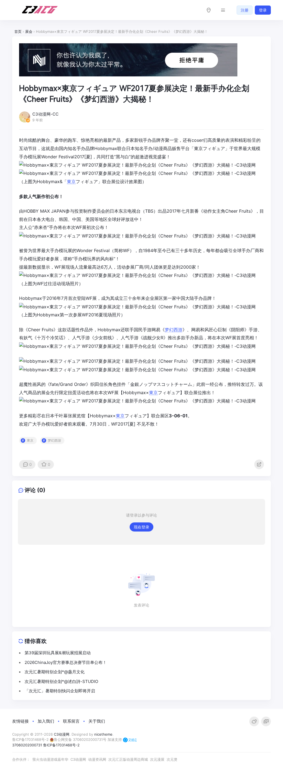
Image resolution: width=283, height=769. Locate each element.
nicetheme (103, 734)
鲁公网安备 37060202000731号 (80, 739)
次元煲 (172, 759)
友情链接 (20, 721)
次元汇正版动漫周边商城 (128, 759)
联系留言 (71, 721)
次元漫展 (157, 759)
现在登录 (141, 527)
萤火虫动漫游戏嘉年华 (50, 759)
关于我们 (96, 721)
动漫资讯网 (97, 759)
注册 (244, 10)
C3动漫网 (61, 734)
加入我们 (46, 721)
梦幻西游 (173, 329)
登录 (263, 10)
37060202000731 (27, 745)
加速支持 (115, 739)
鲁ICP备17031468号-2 (30, 739)
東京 (198, 148)
